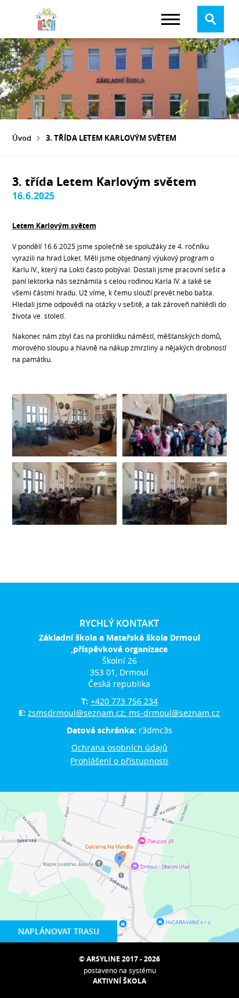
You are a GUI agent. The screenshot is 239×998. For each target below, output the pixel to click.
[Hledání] (210, 19)
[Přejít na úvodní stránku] (47, 19)
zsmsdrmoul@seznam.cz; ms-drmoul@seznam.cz (124, 712)
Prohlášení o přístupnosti (119, 760)
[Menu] (170, 19)
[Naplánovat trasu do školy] (119, 867)
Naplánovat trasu (58, 931)
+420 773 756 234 (124, 701)
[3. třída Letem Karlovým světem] (64, 425)
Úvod (21, 138)
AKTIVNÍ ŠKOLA (119, 981)
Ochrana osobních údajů (119, 747)
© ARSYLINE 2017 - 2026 (119, 959)
